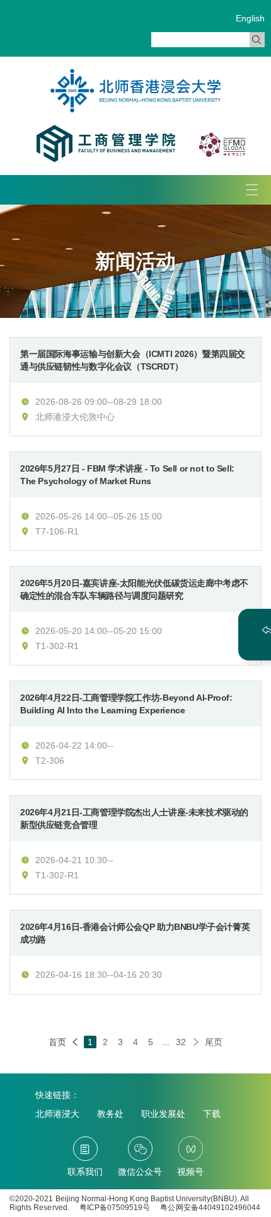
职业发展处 (163, 1114)
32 (181, 1042)
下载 (212, 1114)
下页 (196, 1042)
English (250, 18)
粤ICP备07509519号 (115, 1207)
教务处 (110, 1114)
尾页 (213, 1042)
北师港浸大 (57, 1114)
